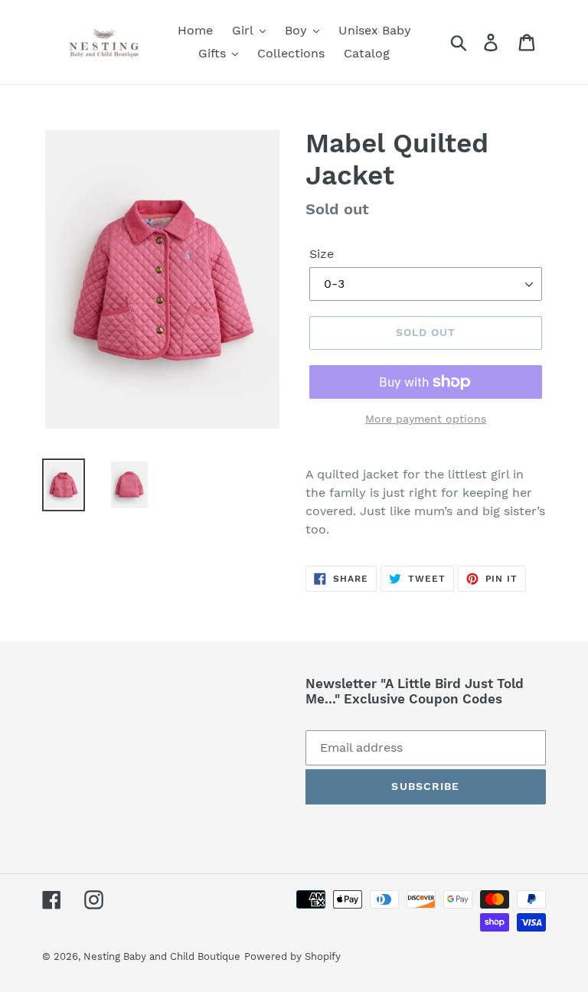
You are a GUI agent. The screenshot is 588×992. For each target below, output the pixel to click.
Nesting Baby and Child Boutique (161, 956)
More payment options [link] (425, 419)
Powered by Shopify (292, 956)
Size (321, 253)
